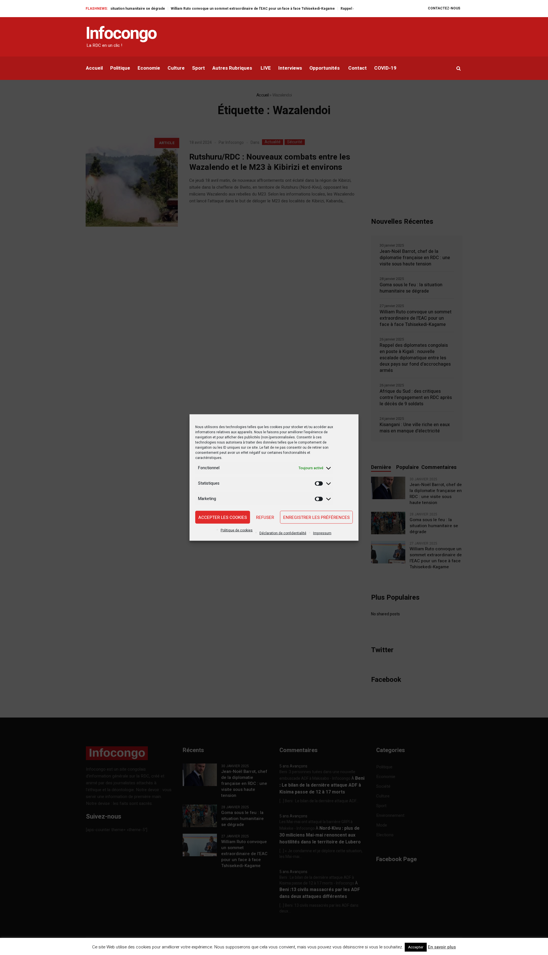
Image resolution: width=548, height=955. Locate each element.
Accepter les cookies (222, 517)
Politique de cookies (237, 530)
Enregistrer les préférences (316, 517)
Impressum (322, 533)
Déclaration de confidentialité (282, 533)
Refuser (265, 517)
